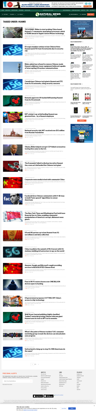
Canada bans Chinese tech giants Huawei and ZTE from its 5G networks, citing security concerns (44, 82)
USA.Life (78, 389)
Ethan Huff (32, 27)
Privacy (33, 400)
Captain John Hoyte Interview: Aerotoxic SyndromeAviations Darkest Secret (86, 75)
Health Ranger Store (75, 84)
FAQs (87, 10)
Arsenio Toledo (33, 128)
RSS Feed (61, 386)
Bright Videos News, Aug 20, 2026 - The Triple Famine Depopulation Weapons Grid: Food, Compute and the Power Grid (75, 76)
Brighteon (7, 10)
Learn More (64, 408)
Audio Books (27, 10)
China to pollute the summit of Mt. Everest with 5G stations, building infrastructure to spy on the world (44, 250)
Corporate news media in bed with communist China (44, 179)
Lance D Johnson (34, 211)
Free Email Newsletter (45, 377)
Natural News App (62, 380)
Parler (78, 379)
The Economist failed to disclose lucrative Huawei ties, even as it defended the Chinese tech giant (44, 164)
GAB (78, 387)
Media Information (45, 382)
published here (67, 402)
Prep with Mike (14, 10)
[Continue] (31, 381)
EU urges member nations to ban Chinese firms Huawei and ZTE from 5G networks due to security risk (44, 49)
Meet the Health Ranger (46, 375)
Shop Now (82, 120)
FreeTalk (78, 384)
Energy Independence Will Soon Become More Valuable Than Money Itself (75, 66)
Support (42, 379)
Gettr (78, 382)
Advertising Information (46, 384)
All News (61, 375)
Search (93, 10)
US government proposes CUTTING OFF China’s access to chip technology (43, 299)
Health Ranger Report (76, 41)
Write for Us (43, 380)
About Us (83, 10)
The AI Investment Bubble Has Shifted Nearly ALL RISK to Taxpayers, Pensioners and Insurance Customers (87, 67)
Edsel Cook (32, 329)
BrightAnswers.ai (66, 10)
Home (3, 10)
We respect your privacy (7, 384)
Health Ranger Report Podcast (65, 379)
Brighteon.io (79, 374)
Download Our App (76, 10)
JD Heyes (32, 62)
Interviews (21, 10)
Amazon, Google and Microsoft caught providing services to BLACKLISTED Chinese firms (43, 266)
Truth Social (79, 380)
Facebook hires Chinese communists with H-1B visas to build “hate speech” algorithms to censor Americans (44, 198)
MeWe (78, 386)
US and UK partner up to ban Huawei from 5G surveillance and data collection (42, 234)
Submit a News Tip (45, 386)
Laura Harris (33, 44)
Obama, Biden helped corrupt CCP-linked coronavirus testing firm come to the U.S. (45, 148)
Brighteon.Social (80, 375)
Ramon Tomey (33, 95)
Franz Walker (33, 112)
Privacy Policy (44, 387)
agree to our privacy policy (30, 410)
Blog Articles (61, 384)
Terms (37, 400)
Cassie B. (32, 79)
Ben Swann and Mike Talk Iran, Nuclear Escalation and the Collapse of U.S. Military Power (75, 57)
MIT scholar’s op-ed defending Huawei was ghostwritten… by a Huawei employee (41, 115)
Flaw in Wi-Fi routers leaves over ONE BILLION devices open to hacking (42, 283)
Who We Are (43, 374)
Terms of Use (43, 389)
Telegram (79, 377)
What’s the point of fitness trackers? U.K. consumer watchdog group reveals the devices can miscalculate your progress (45, 334)
